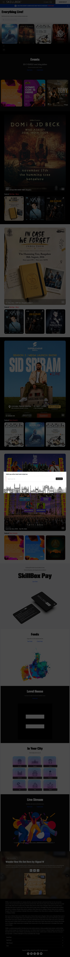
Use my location (59, 478)
